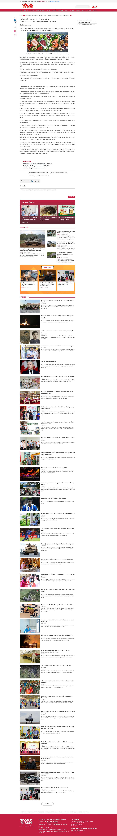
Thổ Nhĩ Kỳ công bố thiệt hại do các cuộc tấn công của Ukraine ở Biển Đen (56, 818)
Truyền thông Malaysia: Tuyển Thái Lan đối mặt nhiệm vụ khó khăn (57, 529)
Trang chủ (21, 10)
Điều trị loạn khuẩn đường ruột (85, 20)
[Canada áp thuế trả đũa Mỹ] (30, 367)
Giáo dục (26, 10)
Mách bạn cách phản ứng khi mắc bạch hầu (34, 168)
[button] (74, 280)
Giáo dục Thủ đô (94, 7)
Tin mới (15, 34)
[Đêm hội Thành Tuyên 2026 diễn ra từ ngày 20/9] (30, 474)
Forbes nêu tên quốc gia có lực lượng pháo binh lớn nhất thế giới (66, 242)
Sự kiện (23, 15)
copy (38, 181)
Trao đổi (54, 10)
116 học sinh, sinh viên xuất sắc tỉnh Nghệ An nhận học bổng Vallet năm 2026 (57, 407)
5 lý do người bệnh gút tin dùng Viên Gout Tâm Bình (48, 218)
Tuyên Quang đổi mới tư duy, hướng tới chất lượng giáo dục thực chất (57, 742)
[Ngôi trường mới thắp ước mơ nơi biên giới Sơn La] (47, 275)
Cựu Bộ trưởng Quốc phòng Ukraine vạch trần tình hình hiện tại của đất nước (28, 284)
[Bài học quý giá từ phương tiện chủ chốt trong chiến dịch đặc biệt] (51, 255)
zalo (15, 19)
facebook (15, 22)
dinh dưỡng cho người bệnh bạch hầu (38, 172)
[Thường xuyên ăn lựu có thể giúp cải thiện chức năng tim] (66, 210)
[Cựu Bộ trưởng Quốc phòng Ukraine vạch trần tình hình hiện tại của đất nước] (29, 275)
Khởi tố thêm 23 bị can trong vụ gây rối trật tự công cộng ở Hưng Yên (57, 301)
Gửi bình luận (71, 196)
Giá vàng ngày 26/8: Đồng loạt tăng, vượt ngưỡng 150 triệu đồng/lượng (57, 834)
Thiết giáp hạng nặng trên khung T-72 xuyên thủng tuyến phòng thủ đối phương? (32, 249)
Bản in (15, 26)
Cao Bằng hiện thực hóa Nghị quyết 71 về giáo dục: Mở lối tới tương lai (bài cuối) (57, 422)
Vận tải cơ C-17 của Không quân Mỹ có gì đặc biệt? (65, 283)
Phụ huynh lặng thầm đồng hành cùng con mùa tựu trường (57, 559)
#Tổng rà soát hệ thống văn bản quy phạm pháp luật (36, 15)
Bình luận (15, 30)
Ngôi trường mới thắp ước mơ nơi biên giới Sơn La (47, 283)
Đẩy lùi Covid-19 (45, 19)
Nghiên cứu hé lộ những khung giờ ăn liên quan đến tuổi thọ (57, 605)
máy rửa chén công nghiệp (84, 22)
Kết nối (48, 10)
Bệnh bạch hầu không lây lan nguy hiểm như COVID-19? (37, 163)
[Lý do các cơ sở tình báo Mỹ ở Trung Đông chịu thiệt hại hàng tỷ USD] (30, 321)
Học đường (60, 10)
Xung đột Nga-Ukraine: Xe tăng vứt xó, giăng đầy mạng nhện (57, 544)
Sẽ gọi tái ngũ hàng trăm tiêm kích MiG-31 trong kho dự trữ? (66, 232)
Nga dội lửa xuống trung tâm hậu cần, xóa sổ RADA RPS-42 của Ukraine (58, 590)
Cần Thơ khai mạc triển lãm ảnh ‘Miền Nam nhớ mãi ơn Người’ (57, 346)
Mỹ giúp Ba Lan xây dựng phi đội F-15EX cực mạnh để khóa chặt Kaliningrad (58, 712)
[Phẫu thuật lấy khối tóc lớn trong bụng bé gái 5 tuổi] (29, 210)
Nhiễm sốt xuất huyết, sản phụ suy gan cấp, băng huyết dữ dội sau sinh (58, 514)
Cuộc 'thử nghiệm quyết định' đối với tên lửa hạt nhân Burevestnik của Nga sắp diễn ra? (55, 651)
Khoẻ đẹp (32, 19)
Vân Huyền (22, 24)
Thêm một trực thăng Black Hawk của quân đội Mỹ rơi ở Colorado (56, 666)
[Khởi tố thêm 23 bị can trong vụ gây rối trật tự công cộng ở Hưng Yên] (30, 306)
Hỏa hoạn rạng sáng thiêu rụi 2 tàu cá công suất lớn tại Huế (57, 635)
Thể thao (95, 10)
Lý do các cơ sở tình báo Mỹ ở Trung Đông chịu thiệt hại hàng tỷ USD (57, 316)
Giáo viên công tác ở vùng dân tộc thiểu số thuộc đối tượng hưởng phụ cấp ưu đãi (57, 727)
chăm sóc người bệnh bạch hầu (59, 172)
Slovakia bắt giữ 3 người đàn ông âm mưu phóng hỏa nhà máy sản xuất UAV (57, 773)
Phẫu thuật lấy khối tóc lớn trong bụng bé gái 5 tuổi (29, 218)
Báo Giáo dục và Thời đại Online (27, 5)
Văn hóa (89, 10)
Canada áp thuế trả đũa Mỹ (48, 361)
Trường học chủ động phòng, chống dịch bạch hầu (36, 166)
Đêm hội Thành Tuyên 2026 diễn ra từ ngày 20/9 (54, 468)
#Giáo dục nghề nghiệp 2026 (52, 15)
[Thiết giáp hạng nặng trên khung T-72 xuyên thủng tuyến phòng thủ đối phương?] (32, 239)
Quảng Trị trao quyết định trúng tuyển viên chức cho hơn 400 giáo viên (58, 575)
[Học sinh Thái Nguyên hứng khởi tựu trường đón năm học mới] (30, 382)
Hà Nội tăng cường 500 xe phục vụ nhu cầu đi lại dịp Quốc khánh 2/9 (56, 697)
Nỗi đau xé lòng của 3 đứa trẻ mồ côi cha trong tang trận (56, 802)
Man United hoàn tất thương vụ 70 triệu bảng (53, 498)
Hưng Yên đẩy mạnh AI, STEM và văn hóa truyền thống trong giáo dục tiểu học (57, 392)
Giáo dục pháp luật (40, 10)
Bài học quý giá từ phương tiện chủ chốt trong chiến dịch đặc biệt (65, 254)
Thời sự (32, 10)
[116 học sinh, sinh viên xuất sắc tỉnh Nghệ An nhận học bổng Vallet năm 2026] (30, 413)
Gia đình (38, 19)
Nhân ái (66, 10)
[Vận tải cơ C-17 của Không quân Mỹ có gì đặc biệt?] (65, 275)
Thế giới (72, 10)
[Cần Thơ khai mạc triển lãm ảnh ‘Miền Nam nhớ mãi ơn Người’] (30, 352)
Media (83, 10)
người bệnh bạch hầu (42, 176)
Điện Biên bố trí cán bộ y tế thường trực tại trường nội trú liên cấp (58, 438)
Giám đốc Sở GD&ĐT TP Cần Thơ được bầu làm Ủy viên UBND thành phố (57, 620)
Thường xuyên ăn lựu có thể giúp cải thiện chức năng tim (66, 218)
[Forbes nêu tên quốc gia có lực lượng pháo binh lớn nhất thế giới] (51, 244)
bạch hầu (31, 176)
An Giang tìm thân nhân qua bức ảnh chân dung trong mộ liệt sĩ (57, 331)
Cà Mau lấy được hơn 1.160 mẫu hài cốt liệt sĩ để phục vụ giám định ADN (57, 681)
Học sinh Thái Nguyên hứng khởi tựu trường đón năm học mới (57, 376)
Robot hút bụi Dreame (85, 24)
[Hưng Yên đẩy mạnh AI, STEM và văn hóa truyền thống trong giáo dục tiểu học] (30, 397)
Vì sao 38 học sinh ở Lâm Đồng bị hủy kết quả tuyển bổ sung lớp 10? (57, 483)
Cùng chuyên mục (27, 202)
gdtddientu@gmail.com (54, 1)
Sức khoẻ (78, 10)
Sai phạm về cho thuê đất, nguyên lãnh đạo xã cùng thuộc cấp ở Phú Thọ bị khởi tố (58, 453)
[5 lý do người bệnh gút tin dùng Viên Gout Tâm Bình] (48, 210)
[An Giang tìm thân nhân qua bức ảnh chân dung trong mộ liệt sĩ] (30, 337)
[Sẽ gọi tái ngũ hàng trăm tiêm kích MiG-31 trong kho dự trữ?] (51, 233)
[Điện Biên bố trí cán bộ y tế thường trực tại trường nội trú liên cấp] (30, 443)
